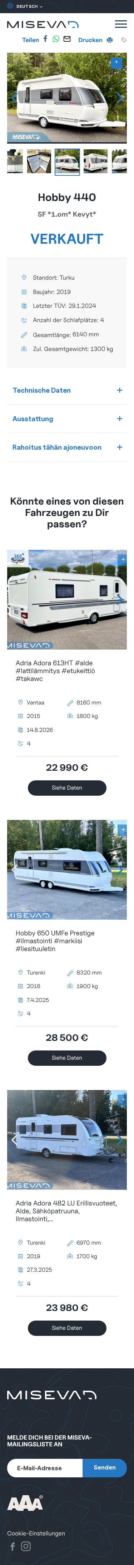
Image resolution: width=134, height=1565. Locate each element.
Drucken (91, 39)
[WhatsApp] (56, 39)
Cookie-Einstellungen (36, 1533)
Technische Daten (42, 390)
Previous (14, 98)
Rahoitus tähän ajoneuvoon (57, 447)
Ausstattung (33, 419)
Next (120, 98)
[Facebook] (45, 39)
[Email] (67, 39)
